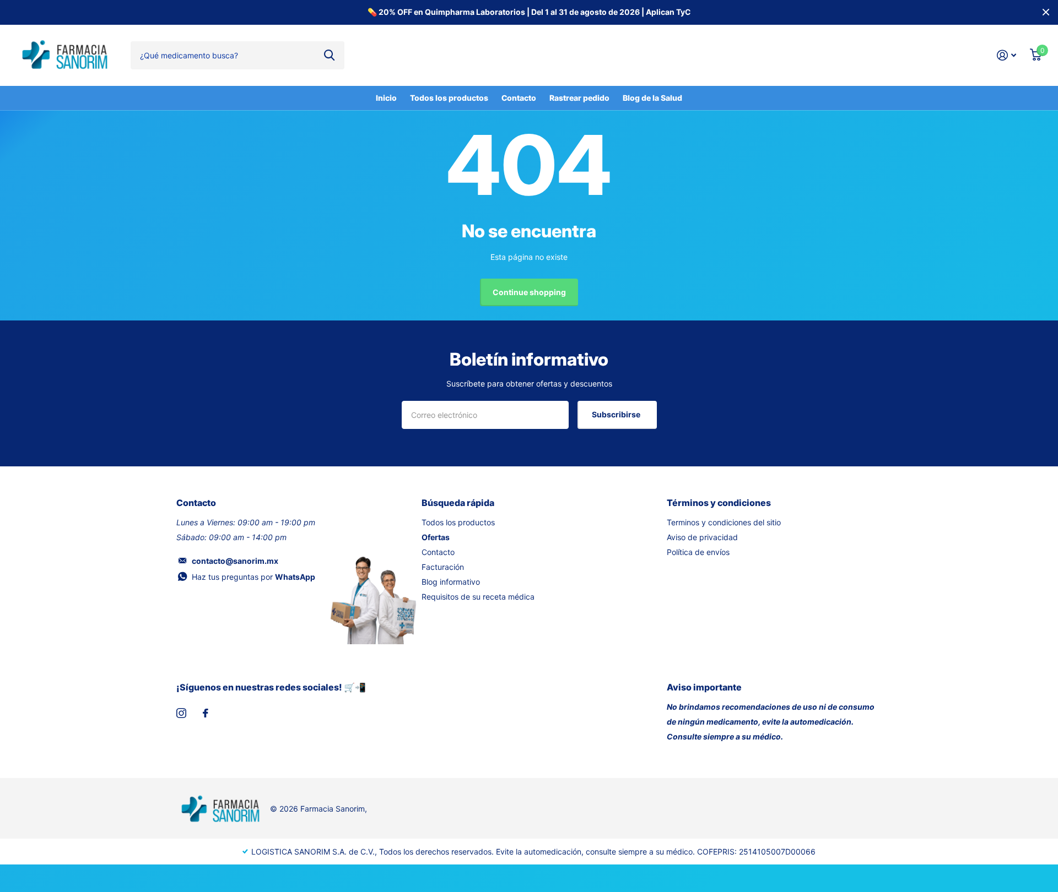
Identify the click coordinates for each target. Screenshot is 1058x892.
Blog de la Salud (652, 97)
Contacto (518, 97)
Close (1046, 12)
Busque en (329, 55)
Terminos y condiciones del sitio (724, 522)
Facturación (443, 567)
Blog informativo (451, 581)
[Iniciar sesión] (1007, 55)
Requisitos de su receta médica (478, 596)
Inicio (386, 97)
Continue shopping (529, 292)
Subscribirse (617, 414)
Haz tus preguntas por (253, 576)
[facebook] (205, 713)
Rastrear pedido (579, 97)
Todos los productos (449, 97)
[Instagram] (181, 713)
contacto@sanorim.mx (235, 560)
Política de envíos (698, 552)
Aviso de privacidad (702, 537)
